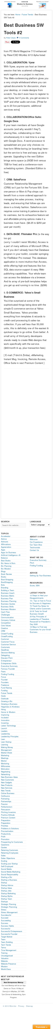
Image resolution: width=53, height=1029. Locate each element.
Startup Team (6, 898)
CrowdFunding (7, 636)
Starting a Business (9, 879)
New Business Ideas (9, 777)
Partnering (5, 798)
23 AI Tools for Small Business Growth (38, 612)
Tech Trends (6, 944)
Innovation (5, 720)
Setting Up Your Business (40, 575)
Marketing (5, 755)
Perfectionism (6, 806)
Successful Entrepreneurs (11, 931)
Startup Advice (7, 885)
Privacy (21, 1006)
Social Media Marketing (10, 871)
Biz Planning (6, 566)
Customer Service (8, 644)
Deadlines (5, 649)
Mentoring (5, 763)
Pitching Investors (8, 812)
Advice (4, 539)
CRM (3, 631)
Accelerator (5, 536)
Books (3, 576)
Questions (5, 844)
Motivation (5, 769)
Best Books (6, 560)
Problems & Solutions (10, 828)
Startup (4, 882)
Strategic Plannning (9, 907)
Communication (7, 617)
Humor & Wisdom (8, 712)
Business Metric (7, 595)
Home (17, 14)
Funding (4, 690)
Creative (4, 628)
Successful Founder (9, 934)
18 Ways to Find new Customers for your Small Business (40, 629)
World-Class (6, 969)
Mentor (4, 760)
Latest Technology (8, 725)
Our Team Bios (36, 544)
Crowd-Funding (7, 633)
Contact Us (34, 550)
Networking (5, 774)
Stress (3, 909)
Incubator (5, 717)
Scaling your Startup (9, 863)
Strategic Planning (8, 904)
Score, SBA (35, 585)
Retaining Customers (9, 850)
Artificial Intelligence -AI (10, 555)
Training (4, 953)
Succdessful (6, 915)
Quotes (4, 847)
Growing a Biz (6, 701)
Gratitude (4, 698)
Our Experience (36, 542)
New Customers (7, 779)
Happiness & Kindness (10, 706)
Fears (3, 671)
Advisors (4, 541)
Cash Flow (5, 612)
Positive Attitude (8, 815)
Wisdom (4, 966)
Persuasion (5, 809)
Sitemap (29, 1006)
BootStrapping (7, 582)
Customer (5, 639)
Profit (3, 836)
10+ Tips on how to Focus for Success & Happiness (40, 602)
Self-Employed (7, 866)
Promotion (5, 839)
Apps (3, 549)
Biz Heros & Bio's (8, 563)
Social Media (6, 869)
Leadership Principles (10, 736)
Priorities (4, 825)
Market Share (6, 752)
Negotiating (5, 771)
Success (4, 923)
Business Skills (7, 606)
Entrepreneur (6, 660)
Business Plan (7, 598)
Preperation (5, 823)
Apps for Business (8, 552)
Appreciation (6, 547)
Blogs (3, 571)
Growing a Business (9, 704)
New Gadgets (6, 782)
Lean (3, 739)
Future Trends (27, 14)
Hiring (3, 709)
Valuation (4, 958)
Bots (3, 585)
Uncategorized (7, 955)
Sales (3, 855)
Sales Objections (8, 858)
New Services (6, 787)
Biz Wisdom (6, 568)
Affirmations (6, 544)
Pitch (32, 562)
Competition (6, 622)
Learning (4, 744)
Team (3, 939)
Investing (4, 723)
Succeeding (6, 920)
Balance (4, 557)
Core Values (6, 625)
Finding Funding (7, 674)
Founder (4, 679)
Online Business (7, 793)
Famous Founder (8, 668)
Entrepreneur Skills (9, 663)
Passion (4, 804)
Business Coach (7, 593)
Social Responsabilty (9, 874)
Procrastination (7, 831)
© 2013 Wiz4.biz (9, 1006)
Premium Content (8, 817)
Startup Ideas (6, 888)
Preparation (5, 820)
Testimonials (35, 547)
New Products (6, 785)
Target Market (6, 936)
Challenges (5, 614)
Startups (4, 901)
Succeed (4, 917)
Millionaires (5, 766)
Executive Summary (9, 666)
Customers (5, 647)
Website (4, 961)
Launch (4, 728)
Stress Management (9, 912)
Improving (5, 714)
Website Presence (8, 963)
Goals (3, 695)
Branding (4, 587)
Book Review (6, 574)
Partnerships (6, 801)
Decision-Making (8, 652)
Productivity (6, 833)
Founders (5, 682)
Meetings (4, 758)
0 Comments (24, 37)
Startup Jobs (6, 890)
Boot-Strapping (7, 579)
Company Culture (8, 620)
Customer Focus (8, 641)
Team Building (7, 942)
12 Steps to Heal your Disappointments (39, 596)
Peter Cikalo (11, 37)
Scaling (4, 861)
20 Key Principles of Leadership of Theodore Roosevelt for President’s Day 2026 (40, 620)
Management (6, 750)
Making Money (7, 747)
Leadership (5, 733)
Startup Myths (7, 896)
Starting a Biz (6, 877)
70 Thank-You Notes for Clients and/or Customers (40, 607)
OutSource (5, 796)
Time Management (8, 950)
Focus (3, 677)
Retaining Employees (9, 852)
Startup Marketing (8, 893)
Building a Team (7, 590)
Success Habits (7, 925)
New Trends (6, 790)
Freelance (5, 685)
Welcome (33, 539)
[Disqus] (26, 405)
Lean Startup (6, 741)
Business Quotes (8, 603)
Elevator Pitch (7, 658)
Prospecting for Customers (12, 842)
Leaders (4, 731)
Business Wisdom (8, 609)
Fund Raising (6, 687)
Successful (5, 928)
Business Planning (8, 601)
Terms (3, 947)
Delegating (5, 655)
